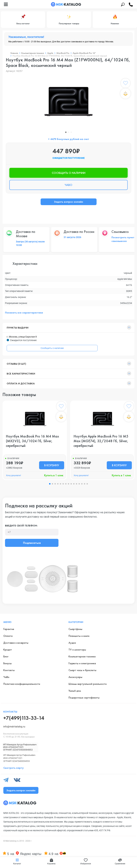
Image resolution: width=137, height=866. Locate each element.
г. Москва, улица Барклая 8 (22, 336)
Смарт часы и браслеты (82, 670)
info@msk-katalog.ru (14, 726)
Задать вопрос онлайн (68, 201)
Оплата (8, 636)
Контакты (9, 670)
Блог (5, 656)
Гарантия (8, 629)
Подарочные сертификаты (84, 697)
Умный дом (74, 690)
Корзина (51, 863)
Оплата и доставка (21, 383)
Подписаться (32, 543)
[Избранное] (125, 84)
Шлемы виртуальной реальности (87, 684)
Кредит (7, 649)
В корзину (51, 465)
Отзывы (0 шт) (16, 363)
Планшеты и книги (78, 636)
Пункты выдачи (17, 327)
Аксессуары (75, 677)
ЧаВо (6, 677)
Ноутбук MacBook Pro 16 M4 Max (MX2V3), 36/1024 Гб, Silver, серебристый (32, 441)
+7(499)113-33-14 (23, 718)
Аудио (72, 642)
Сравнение (120, 863)
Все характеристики (21, 373)
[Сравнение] (125, 93)
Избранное (85, 863)
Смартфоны (75, 629)
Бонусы (7, 663)
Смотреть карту (13, 768)
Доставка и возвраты (15, 642)
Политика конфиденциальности (21, 684)
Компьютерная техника (82, 656)
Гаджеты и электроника (82, 663)
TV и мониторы (77, 649)
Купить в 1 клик (53, 475)
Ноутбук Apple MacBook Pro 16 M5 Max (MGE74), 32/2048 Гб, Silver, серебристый (101, 441)
